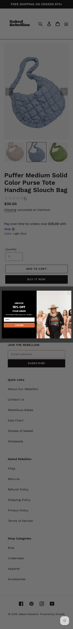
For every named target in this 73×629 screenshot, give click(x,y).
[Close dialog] (68, 292)
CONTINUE (19, 325)
